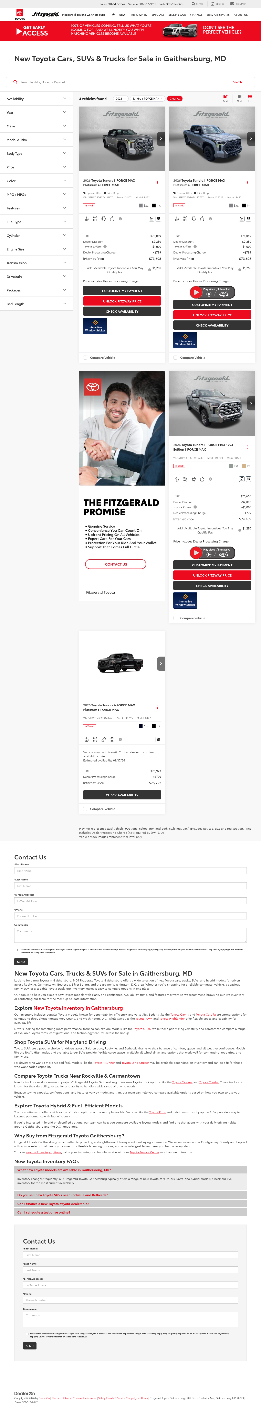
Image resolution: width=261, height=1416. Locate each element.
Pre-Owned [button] (138, 14)
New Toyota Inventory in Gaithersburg (78, 1007)
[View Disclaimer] (120, 219)
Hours (144, 1398)
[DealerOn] (24, 1393)
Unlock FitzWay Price (122, 301)
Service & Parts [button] (218, 14)
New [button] (122, 14)
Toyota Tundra (209, 1082)
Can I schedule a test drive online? (43, 1212)
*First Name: (21, 864)
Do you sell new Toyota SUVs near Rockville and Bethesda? (62, 1194)
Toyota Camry (179, 1014)
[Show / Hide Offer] (127, 31)
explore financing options (43, 1152)
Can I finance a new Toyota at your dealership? (53, 1203)
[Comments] (151, 218)
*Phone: (18, 909)
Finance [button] (196, 14)
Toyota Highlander (172, 1018)
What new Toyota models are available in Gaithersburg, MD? (64, 1169)
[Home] (113, 14)
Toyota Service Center (144, 1152)
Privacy (67, 1398)
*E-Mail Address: (24, 894)
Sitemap (56, 1398)
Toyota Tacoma (182, 1082)
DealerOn (44, 1398)
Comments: (21, 924)
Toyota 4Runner (104, 1062)
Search (237, 82)
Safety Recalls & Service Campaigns (118, 1398)
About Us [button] (241, 14)
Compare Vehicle (102, 358)
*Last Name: (21, 879)
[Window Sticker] (158, 218)
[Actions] (157, 182)
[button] (161, 139)
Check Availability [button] (122, 311)
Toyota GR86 (142, 1029)
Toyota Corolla (206, 1014)
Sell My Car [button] (177, 14)
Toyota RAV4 (144, 1018)
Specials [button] (158, 14)
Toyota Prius (157, 1112)
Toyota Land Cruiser (135, 1062)
